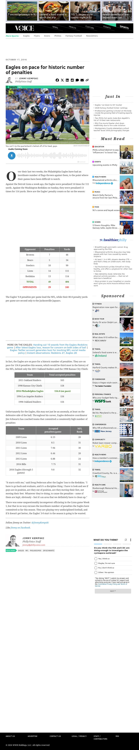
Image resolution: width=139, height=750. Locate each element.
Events (107, 27)
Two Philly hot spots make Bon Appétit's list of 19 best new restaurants (112, 119)
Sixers (47, 35)
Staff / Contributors (100, 737)
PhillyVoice (24, 28)
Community (99, 439)
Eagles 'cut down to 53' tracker (108, 105)
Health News (100, 177)
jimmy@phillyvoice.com (34, 544)
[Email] (82, 80)
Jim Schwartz (48, 550)
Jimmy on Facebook (20, 527)
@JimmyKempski (40, 522)
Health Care (99, 484)
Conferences (100, 424)
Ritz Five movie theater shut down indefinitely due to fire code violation (109, 124)
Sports (124, 27)
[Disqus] (47, 626)
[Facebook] (57, 80)
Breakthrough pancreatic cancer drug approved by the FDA (111, 248)
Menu (10, 28)
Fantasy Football (74, 35)
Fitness (98, 304)
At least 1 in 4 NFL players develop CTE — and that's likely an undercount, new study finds (113, 261)
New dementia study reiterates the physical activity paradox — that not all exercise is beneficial (111, 276)
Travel (97, 349)
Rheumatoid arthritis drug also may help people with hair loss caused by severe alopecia (112, 254)
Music (97, 192)
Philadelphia (35, 550)
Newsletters (92, 35)
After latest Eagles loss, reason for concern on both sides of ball (50, 347)
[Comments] (77, 80)
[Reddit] (72, 80)
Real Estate (99, 334)
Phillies (57, 35)
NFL (20, 87)
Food (96, 207)
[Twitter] (62, 80)
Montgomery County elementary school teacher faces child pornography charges (111, 129)
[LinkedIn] (67, 80)
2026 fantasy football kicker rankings (111, 108)
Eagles (26, 35)
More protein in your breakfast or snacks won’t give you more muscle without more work (112, 283)
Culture (90, 27)
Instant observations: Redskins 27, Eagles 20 (52, 352)
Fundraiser (99, 379)
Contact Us (55, 736)
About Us (10, 736)
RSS (117, 736)
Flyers (37, 35)
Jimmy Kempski (28, 78)
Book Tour (99, 319)
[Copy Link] (87, 80)
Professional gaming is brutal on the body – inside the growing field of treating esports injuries (113, 112)
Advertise (32, 736)
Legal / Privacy (79, 736)
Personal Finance (102, 394)
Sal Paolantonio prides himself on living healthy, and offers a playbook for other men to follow (113, 268)
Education (99, 146)
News (55, 27)
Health (72, 27)
